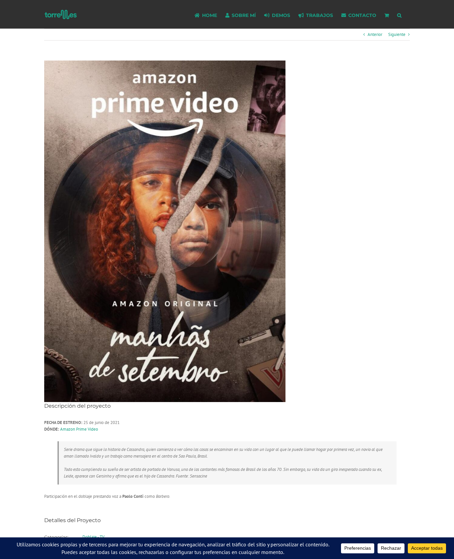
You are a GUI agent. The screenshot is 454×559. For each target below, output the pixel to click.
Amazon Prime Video (79, 429)
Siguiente (396, 34)
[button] (399, 14)
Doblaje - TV (93, 537)
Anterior (375, 34)
